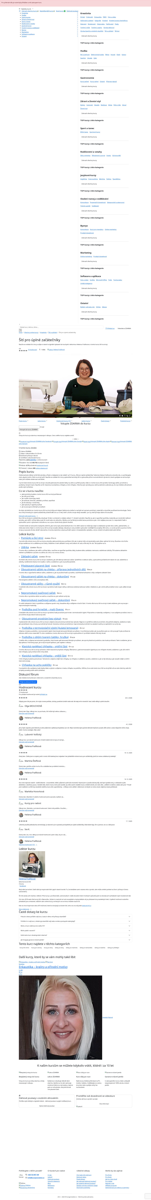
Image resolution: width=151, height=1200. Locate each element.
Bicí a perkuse (85, 55)
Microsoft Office (101, 280)
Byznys (24, 30)
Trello (110, 280)
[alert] (75, 3)
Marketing (25, 32)
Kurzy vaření (94, 82)
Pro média (108, 1181)
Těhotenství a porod (98, 156)
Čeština (108, 179)
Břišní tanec (84, 132)
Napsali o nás (109, 1183)
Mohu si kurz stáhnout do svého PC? (33, 926)
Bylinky (82, 105)
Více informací (104, 1104)
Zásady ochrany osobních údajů (87, 1185)
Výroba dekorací (108, 28)
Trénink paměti (85, 206)
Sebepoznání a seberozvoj (115, 202)
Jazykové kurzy (26, 26)
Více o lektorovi (24, 909)
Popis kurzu (23, 421)
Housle (113, 55)
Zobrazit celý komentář (26, 713)
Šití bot (117, 31)
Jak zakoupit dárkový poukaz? (86, 1181)
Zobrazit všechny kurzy (29, 11)
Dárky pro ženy (59, 948)
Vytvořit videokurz (54, 1181)
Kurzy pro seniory (36, 948)
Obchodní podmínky (83, 1188)
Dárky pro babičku (100, 948)
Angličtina (83, 179)
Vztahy (108, 156)
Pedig (117, 24)
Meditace (104, 105)
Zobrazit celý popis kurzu (27, 516)
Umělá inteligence (86, 283)
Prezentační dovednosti (98, 202)
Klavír (118, 55)
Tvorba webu (117, 280)
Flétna (107, 55)
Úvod (20, 332)
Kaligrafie (98, 21)
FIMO (105, 17)
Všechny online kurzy (31, 332)
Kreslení (105, 21)
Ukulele (89, 58)
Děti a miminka (85, 156)
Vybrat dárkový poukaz (47, 1106)
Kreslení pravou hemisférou (118, 21)
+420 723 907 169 (33, 1174)
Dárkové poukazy (72, 11)
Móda (110, 105)
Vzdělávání (95, 206)
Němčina (102, 179)
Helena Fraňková (59, 350)
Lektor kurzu (86, 421)
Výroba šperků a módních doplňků (91, 31)
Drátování (89, 17)
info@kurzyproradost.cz (36, 1177)
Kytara (124, 55)
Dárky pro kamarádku (86, 948)
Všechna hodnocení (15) (27, 845)
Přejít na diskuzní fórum (28, 682)
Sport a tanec (26, 22)
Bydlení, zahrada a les (87, 307)
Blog (49, 1183)
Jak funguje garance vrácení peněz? (32, 940)
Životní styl (83, 109)
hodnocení (32, 350)
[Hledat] (20, 330)
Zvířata (98, 307)
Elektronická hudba (97, 55)
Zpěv (95, 58)
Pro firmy (108, 1175)
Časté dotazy (105, 421)
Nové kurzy (60, 11)
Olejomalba (101, 24)
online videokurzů (42, 468)
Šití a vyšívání (109, 31)
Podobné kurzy (125, 421)
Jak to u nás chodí (111, 1179)
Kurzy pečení (84, 82)
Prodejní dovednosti (87, 233)
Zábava (104, 307)
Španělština (116, 179)
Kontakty (51, 1188)
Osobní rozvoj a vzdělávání (30, 28)
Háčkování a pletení (86, 21)
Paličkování (109, 24)
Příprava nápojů (111, 82)
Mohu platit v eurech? (28, 931)
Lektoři (50, 1177)
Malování (83, 24)
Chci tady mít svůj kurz (84, 1175)
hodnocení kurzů (42, 465)
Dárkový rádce (81, 1177)
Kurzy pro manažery (96, 229)
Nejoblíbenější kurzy (46, 11)
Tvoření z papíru (96, 28)
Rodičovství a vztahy (28, 24)
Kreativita (25, 13)
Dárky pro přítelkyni (113, 948)
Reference (51, 1185)
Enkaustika (98, 17)
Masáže (96, 105)
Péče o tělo (117, 105)
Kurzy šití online (24, 948)
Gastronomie (26, 17)
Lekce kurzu (42, 421)
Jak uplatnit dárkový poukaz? (86, 1183)
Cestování (89, 105)
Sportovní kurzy (95, 132)
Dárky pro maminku (72, 948)
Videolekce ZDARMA (124, 328)
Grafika (92, 280)
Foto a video (112, 17)
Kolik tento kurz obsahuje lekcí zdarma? (34, 935)
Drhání (82, 17)
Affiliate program (111, 1185)
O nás (50, 1175)
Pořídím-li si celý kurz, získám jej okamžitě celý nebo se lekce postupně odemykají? (48, 921)
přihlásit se (43, 694)
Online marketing (110, 229)
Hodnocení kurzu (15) (63, 421)
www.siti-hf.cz (86, 906)
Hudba (24, 15)
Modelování (92, 24)
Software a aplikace (28, 34)
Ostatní (24, 36)
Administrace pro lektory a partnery (117, 1188)
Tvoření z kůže (85, 28)
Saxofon (83, 58)
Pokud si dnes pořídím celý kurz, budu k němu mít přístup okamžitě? (43, 917)
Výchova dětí (116, 156)
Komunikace (84, 202)
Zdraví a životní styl (28, 19)
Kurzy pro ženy (48, 948)
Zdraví (124, 105)
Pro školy (108, 1177)
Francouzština (93, 179)
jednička (33, 460)
